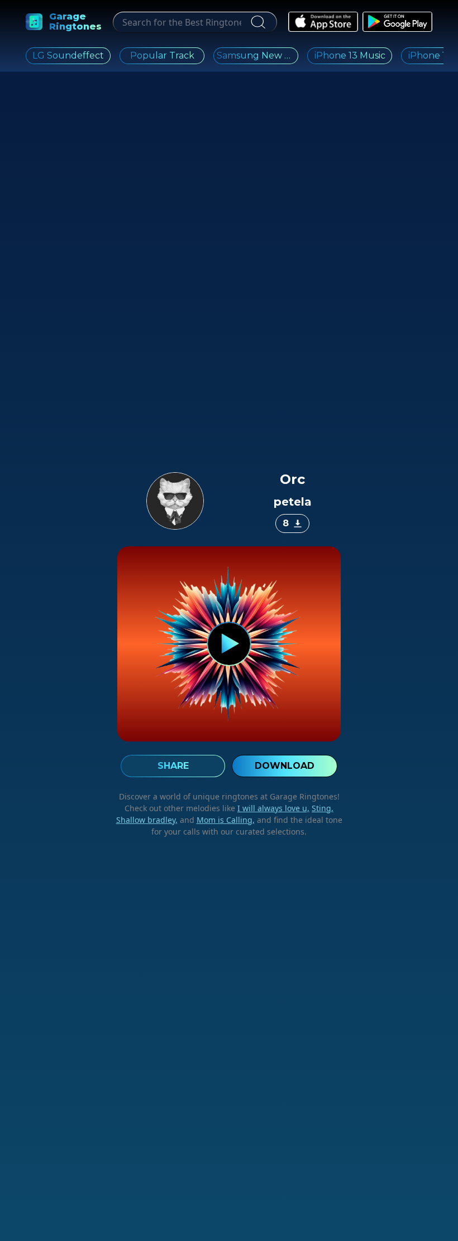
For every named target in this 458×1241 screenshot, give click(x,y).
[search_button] (257, 22)
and (216, 820)
